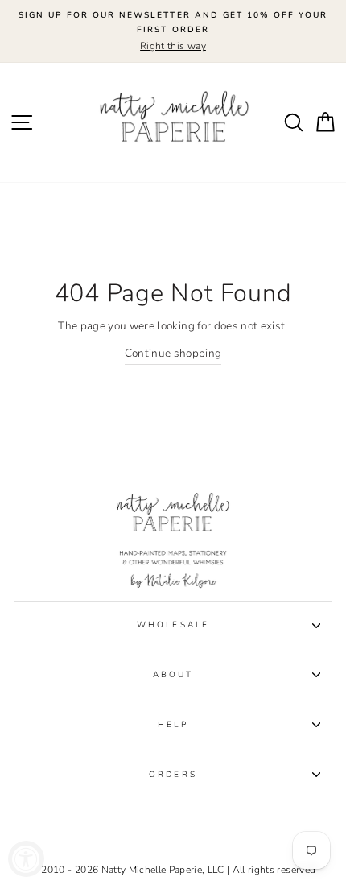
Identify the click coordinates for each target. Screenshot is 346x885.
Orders (172, 774)
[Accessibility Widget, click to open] (26, 859)
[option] (173, 31)
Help (172, 724)
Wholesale (173, 625)
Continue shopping (173, 353)
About (173, 674)
